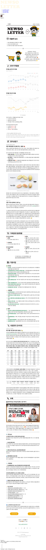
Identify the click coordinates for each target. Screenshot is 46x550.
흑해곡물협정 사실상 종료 (12, 456)
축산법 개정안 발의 (11, 442)
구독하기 (2, 14)
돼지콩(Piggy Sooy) (31, 168)
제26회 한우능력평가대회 (13, 497)
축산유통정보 (24, 115)
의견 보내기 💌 (14, 513)
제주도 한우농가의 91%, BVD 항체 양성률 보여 (16, 450)
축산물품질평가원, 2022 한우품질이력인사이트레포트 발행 (19, 465)
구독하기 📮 (32, 513)
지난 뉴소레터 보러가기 (23, 524)
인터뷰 (11, 389)
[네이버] (30, 528)
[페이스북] (19, 528)
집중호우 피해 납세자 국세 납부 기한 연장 (15, 480)
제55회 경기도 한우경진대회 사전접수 (15, 488)
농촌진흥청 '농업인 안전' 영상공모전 (15, 491)
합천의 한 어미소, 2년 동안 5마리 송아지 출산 (16, 436)
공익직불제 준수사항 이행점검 (13, 495)
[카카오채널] (27, 528)
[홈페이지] (16, 528)
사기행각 (33, 206)
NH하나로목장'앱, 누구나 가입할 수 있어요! (16, 473)
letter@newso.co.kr (25, 532)
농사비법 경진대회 (11, 492)
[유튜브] (24, 528)
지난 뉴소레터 (5, 11)
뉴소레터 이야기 (6, 9)
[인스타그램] (21, 528)
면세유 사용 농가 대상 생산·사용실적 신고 (16, 489)
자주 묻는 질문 (6, 12)
